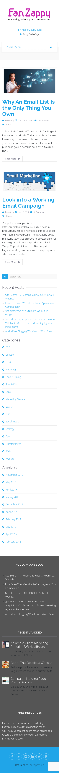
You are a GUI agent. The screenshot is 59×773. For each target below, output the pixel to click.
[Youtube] (46, 756)
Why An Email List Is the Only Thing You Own (28, 108)
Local (8, 391)
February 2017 (13, 519)
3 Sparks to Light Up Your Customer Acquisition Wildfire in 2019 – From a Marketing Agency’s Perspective (30, 323)
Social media (12, 421)
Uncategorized (13, 443)
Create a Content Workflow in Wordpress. (24, 734)
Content (10, 354)
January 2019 (12, 497)
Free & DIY (11, 384)
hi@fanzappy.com (32, 29)
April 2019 (11, 489)
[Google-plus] (19, 756)
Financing (11, 369)
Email (9, 124)
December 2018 (14, 504)
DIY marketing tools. (13, 738)
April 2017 (11, 512)
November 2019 (14, 474)
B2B (8, 347)
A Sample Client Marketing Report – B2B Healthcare (29, 645)
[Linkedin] (32, 756)
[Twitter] (39, 756)
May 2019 (11, 482)
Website (10, 458)
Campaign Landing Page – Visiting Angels (29, 680)
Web (8, 451)
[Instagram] (26, 756)
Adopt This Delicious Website (31, 663)
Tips (8, 436)
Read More (10, 159)
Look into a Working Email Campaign (28, 202)
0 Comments (44, 120)
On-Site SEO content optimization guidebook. (27, 730)
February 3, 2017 (26, 120)
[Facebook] (12, 756)
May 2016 (11, 526)
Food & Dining (13, 377)
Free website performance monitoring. (23, 723)
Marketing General (16, 399)
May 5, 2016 (24, 212)
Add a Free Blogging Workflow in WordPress (28, 331)
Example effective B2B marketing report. (24, 727)
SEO (8, 414)
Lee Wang (10, 120)
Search (9, 406)
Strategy (10, 429)
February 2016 (13, 541)
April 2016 (11, 534)
